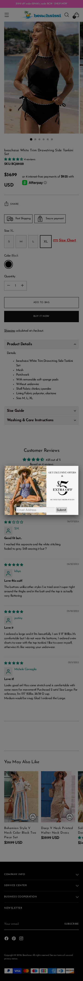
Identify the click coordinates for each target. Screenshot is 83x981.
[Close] (78, 466)
